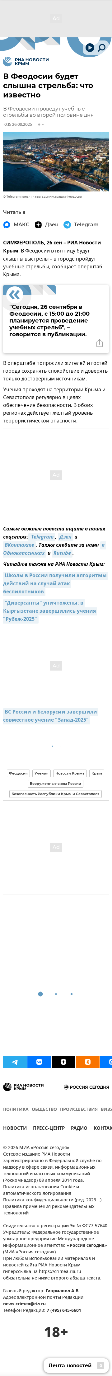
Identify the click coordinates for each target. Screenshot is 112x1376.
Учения (42, 773)
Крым (96, 773)
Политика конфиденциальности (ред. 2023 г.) (52, 1200)
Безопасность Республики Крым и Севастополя (56, 794)
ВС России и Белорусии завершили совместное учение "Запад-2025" (50, 716)
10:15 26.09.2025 (17, 124)
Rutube (62, 553)
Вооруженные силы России (55, 783)
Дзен (65, 537)
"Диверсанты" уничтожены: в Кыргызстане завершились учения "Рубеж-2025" (50, 611)
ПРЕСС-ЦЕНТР (49, 1129)
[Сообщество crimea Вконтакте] (39, 1062)
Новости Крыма (70, 773)
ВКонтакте (19, 545)
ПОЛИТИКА (16, 1109)
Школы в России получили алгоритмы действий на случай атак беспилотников (55, 584)
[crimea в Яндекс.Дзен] (63, 1062)
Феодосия (18, 773)
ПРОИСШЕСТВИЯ (79, 1109)
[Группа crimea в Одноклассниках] (88, 1062)
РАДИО (79, 1129)
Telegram (42, 537)
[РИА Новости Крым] (25, 61)
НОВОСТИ (15, 1129)
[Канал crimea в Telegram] (15, 1062)
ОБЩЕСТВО (44, 1109)
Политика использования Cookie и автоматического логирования (41, 1190)
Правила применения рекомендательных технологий (49, 1210)
